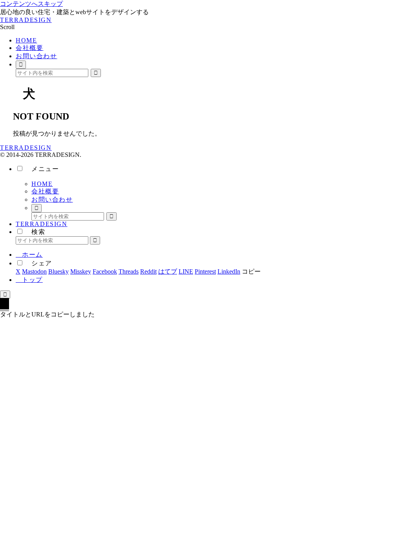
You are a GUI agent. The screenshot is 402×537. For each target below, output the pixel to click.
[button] (96, 73)
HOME (42, 183)
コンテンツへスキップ (31, 3)
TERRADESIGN (42, 224)
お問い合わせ (52, 199)
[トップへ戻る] (5, 295)
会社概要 (45, 191)
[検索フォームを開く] (21, 65)
